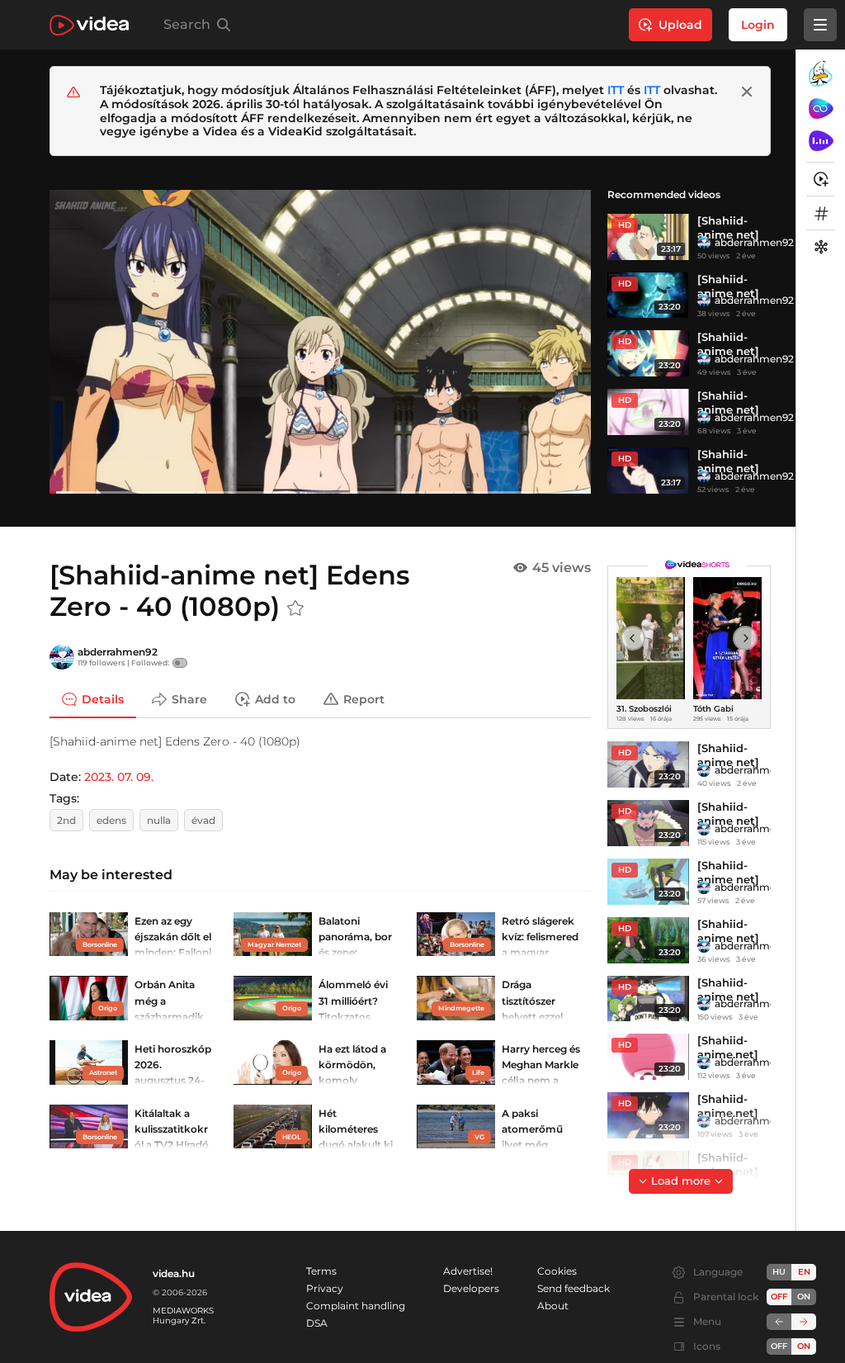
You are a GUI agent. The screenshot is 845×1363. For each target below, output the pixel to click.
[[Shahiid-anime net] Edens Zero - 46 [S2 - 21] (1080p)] (648, 295)
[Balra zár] (779, 1321)
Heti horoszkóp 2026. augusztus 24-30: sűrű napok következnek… (173, 1081)
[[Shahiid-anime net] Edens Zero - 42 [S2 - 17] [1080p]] (648, 823)
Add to (275, 699)
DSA (317, 1323)
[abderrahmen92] (703, 242)
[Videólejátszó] (320, 341)
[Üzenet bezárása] (746, 91)
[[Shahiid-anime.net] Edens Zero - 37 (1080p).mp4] (648, 1057)
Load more (680, 1180)
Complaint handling (355, 1305)
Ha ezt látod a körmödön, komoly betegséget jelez (352, 1081)
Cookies (557, 1271)
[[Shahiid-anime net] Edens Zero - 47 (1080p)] (648, 237)
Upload (680, 24)
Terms (321, 1271)
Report (364, 699)
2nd (66, 820)
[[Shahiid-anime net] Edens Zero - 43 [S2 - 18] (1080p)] (648, 412)
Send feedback (573, 1288)
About (553, 1305)
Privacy (324, 1288)
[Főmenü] (820, 24)
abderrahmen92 (754, 242)
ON (803, 1296)
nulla (159, 820)
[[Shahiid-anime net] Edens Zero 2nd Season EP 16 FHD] (648, 999)
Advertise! (468, 1271)
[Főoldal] (89, 25)
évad (203, 820)
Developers (471, 1288)
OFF (779, 1346)
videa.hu (174, 1273)
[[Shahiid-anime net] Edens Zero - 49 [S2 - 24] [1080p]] (648, 764)
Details (103, 699)
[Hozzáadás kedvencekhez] (295, 608)
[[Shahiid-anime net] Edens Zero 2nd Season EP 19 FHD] (648, 940)
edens (111, 820)
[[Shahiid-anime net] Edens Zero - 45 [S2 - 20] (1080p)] (648, 353)
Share (189, 699)
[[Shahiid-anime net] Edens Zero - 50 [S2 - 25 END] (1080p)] (648, 882)
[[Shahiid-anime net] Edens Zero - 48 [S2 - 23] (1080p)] (648, 470)
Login (758, 24)
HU (779, 1271)
